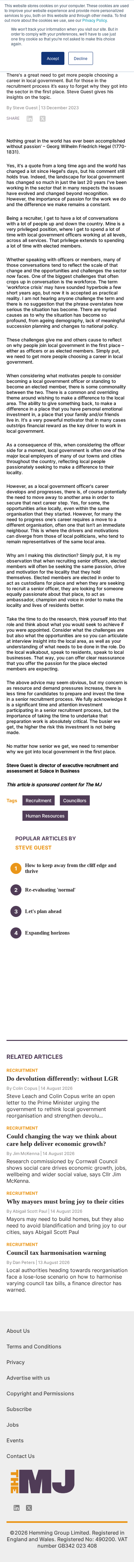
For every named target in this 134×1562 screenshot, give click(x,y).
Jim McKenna (26, 1153)
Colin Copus (25, 1088)
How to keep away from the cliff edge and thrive (70, 868)
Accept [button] (53, 58)
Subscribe (19, 1409)
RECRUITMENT (22, 1070)
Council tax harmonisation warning (56, 1252)
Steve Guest (25, 107)
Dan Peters (24, 1262)
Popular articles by (45, 838)
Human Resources (45, 816)
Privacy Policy (94, 20)
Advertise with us (28, 1377)
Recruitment (38, 800)
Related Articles (35, 1056)
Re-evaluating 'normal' (50, 890)
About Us (18, 1331)
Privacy (16, 1362)
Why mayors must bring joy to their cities (65, 1201)
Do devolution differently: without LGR (62, 1078)
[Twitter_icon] (29, 1508)
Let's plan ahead (43, 911)
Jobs (13, 1424)
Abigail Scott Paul (30, 1211)
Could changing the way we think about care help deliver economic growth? (62, 1140)
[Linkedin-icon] (17, 1508)
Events (15, 1440)
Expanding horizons (47, 933)
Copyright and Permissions (40, 1393)
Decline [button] (80, 58)
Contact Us (21, 1456)
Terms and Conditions (34, 1346)
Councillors (75, 800)
